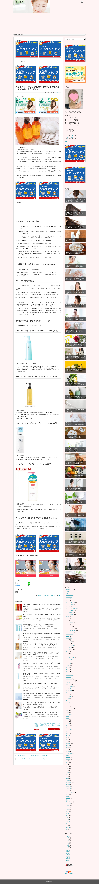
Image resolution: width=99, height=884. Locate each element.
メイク (68, 704)
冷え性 (68, 725)
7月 (68, 839)
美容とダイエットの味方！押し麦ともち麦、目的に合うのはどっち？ (75, 253)
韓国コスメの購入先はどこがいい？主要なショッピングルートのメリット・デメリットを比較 (75, 331)
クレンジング (57, 92)
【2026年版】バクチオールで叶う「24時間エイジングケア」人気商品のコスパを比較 (75, 358)
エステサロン (69, 612)
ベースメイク (69, 686)
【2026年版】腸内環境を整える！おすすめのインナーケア (75, 489)
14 (72, 135)
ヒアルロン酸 (69, 675)
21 (72, 137)
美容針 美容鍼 (70, 792)
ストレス (68, 643)
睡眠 (67, 778)
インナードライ (70, 604)
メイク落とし (40, 595)
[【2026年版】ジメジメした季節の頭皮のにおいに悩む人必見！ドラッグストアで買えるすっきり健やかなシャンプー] (75, 196)
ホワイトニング (70, 692)
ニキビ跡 (68, 663)
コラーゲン (69, 626)
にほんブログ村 (69, 873)
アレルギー (69, 599)
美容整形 (68, 788)
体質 (67, 718)
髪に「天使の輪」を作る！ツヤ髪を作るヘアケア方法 (75, 555)
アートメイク (69, 595)
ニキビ (68, 661)
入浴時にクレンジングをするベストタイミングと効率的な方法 (40, 644)
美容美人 (19, 2)
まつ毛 (68, 698)
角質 (67, 815)
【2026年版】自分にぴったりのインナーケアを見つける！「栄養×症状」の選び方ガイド (75, 502)
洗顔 (67, 766)
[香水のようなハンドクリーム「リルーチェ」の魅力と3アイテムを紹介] (75, 275)
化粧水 (68, 733)
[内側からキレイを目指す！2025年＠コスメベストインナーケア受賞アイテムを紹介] (75, 511)
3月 (68, 845)
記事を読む (25, 611)
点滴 (67, 768)
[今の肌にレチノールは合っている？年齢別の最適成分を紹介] (75, 301)
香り (67, 823)
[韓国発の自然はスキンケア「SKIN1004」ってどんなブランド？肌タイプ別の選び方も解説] (75, 446)
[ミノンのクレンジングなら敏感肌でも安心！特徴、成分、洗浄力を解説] (18, 636)
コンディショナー (70, 628)
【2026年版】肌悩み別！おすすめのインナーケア (75, 476)
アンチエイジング (70, 602)
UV (67, 593)
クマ (67, 620)
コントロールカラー (71, 630)
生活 (67, 772)
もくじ (22, 34)
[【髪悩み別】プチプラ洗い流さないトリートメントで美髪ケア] (75, 577)
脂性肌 (68, 809)
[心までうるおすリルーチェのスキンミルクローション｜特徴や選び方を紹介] (75, 262)
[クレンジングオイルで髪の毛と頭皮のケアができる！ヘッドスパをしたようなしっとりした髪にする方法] (18, 705)
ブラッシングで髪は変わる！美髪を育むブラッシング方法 (75, 568)
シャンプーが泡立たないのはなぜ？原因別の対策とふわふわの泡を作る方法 (75, 541)
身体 (67, 817)
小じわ (68, 745)
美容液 (68, 790)
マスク (68, 694)
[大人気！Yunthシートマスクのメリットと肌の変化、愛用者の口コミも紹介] (75, 419)
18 (67, 137)
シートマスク (69, 634)
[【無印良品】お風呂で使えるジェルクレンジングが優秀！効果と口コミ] (18, 686)
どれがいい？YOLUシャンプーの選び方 (75, 240)
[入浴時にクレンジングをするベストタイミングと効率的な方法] (18, 646)
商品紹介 (68, 743)
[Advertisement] (49, 23)
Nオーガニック (70, 589)
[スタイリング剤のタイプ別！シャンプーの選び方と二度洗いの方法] (75, 524)
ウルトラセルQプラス (71, 608)
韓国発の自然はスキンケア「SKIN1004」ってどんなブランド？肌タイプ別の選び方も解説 (75, 450)
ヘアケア (68, 688)
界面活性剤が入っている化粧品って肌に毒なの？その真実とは (40, 712)
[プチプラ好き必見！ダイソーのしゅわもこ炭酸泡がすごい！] (18, 627)
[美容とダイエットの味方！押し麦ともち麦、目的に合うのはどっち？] (75, 249)
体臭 (67, 716)
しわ (67, 640)
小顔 (67, 747)
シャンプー (69, 638)
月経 (67, 755)
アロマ (68, 600)
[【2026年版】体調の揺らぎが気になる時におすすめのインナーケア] (75, 459)
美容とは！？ (17, 34)
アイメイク (69, 597)
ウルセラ (68, 606)
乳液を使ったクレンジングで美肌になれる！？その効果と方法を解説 (41, 693)
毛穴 (67, 762)
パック (68, 671)
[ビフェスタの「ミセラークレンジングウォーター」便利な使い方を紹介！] (18, 666)
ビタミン (68, 677)
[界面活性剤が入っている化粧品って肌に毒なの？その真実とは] (18, 715)
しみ (67, 636)
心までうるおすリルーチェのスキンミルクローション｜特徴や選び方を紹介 (75, 266)
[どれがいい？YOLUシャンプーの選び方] (75, 236)
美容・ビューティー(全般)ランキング (73, 867)
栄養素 (68, 759)
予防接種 (68, 714)
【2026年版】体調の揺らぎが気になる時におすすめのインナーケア (75, 463)
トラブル (68, 655)
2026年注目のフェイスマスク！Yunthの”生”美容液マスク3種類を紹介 (75, 437)
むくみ (68, 700)
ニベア (68, 665)
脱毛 (67, 811)
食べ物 (68, 821)
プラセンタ (69, 684)
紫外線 (68, 780)
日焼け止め (69, 753)
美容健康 (68, 782)
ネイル (68, 667)
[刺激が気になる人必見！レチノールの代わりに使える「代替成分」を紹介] (75, 315)
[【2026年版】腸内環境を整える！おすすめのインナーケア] (75, 485)
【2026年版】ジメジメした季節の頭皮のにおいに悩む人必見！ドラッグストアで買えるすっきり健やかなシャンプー (75, 201)
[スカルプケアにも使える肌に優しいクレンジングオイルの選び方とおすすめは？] (18, 607)
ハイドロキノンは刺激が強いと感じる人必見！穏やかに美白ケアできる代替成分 (75, 292)
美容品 (68, 784)
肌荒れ (68, 805)
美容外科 (68, 786)
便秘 (67, 720)
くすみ (68, 618)
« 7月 (66, 141)
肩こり (68, 807)
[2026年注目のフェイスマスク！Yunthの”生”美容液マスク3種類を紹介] (75, 433)
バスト (68, 669)
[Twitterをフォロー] (82, 2)
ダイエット (69, 649)
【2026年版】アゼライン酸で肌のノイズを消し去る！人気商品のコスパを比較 (75, 371)
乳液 (67, 710)
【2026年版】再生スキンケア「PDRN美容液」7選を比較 (75, 410)
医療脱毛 (68, 735)
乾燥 (67, 712)
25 (67, 138)
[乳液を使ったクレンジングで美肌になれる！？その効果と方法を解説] (18, 696)
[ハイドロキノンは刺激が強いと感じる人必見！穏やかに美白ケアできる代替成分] (75, 288)
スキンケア (69, 641)
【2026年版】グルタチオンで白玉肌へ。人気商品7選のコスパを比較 (75, 345)
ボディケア (69, 690)
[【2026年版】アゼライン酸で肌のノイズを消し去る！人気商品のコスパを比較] (75, 367)
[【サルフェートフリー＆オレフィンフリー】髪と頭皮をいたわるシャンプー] (75, 223)
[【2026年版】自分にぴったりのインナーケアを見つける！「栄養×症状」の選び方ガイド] (75, 498)
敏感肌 (68, 751)
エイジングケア (70, 610)
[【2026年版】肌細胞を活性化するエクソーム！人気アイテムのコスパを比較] (75, 380)
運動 (67, 819)
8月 (68, 838)
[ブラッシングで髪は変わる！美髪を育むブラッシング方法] (75, 564)
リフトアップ (69, 708)
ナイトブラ (69, 659)
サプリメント (69, 632)
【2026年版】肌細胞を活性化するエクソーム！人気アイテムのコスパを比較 (75, 384)
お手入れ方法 (69, 614)
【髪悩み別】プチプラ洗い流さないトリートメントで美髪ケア (75, 581)
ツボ (67, 653)
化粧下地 (68, 729)
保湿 (67, 721)
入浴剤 (68, 723)
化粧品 (68, 731)
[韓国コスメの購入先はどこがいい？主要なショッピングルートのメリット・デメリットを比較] (75, 328)
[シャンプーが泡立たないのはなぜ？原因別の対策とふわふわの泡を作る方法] (75, 538)
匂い (67, 727)
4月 (68, 843)
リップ (68, 706)
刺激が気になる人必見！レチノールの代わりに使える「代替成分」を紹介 (75, 318)
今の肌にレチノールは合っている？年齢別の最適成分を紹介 (75, 305)
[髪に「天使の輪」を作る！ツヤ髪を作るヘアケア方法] (75, 551)
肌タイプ (68, 803)
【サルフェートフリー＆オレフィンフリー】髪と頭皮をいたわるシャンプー (75, 227)
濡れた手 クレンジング (50, 595)
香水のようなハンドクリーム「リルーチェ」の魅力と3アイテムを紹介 (75, 279)
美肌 (67, 796)
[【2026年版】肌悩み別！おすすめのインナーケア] (75, 472)
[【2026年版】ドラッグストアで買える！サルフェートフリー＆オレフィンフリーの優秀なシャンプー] (75, 210)
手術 (67, 749)
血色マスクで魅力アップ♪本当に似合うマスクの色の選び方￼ (32, 758)
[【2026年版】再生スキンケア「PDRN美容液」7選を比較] (75, 406)
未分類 (68, 757)
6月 (68, 840)
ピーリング (69, 673)
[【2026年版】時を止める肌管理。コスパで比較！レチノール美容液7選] (75, 393)
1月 (68, 847)
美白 (67, 794)
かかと (68, 616)
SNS (67, 591)
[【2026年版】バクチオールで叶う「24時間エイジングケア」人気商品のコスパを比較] (75, 354)
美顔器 (68, 798)
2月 (68, 846)
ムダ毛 (68, 702)
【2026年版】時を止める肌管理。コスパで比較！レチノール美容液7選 (75, 397)
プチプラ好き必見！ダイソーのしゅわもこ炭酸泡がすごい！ (39, 625)
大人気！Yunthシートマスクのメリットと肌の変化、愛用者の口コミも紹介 (75, 423)
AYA (59, 595)
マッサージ (69, 696)
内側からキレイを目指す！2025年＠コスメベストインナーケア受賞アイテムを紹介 (75, 515)
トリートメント (70, 657)
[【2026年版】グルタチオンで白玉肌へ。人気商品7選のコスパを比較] (75, 341)
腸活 (67, 813)
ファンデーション (70, 680)
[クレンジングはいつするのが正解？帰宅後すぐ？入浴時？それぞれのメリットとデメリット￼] (18, 655)
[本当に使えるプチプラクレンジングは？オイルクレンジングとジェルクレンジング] (18, 676)
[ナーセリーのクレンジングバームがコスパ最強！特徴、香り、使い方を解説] (18, 617)
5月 (68, 842)
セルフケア (69, 647)
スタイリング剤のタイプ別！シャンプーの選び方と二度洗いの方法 (75, 528)
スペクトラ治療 (70, 645)
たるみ (68, 651)
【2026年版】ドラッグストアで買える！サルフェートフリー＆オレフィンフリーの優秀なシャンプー (75, 213)
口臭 (67, 739)
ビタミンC (69, 679)
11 (67, 135)
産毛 (67, 774)
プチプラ (68, 682)
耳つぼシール (69, 801)
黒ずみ (68, 827)
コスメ (68, 624)
